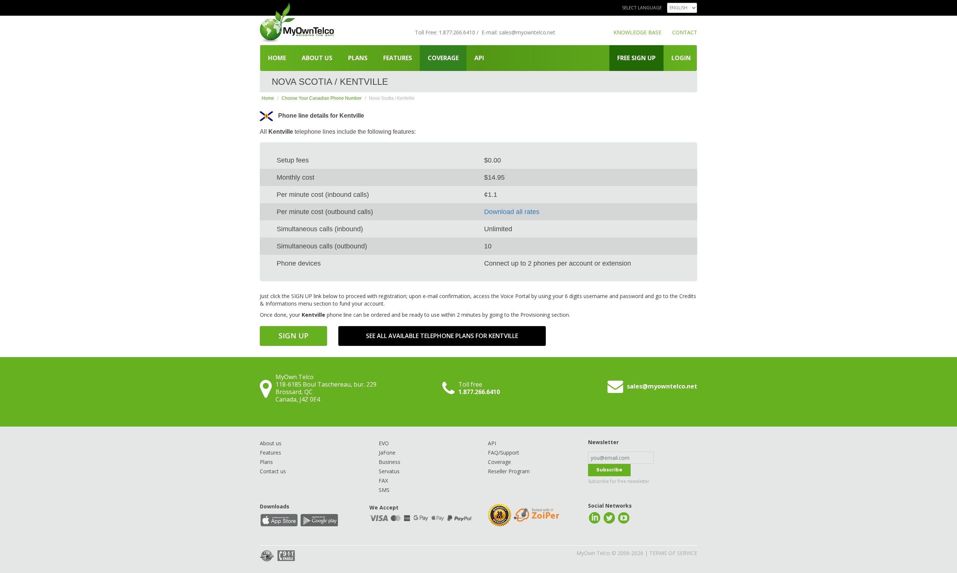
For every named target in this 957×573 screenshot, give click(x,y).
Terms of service (673, 553)
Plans (357, 58)
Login (681, 58)
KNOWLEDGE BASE (637, 32)
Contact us (273, 471)
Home (277, 58)
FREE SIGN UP (636, 58)
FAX (383, 480)
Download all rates (511, 212)
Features (397, 58)
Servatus (389, 471)
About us (317, 58)
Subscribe (609, 470)
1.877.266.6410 (457, 32)
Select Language (642, 7)
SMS (384, 489)
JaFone (387, 452)
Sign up (293, 336)
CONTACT (684, 32)
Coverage (443, 58)
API (479, 58)
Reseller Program (509, 471)
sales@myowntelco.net (527, 32)
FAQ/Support (503, 452)
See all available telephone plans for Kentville (442, 336)
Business (389, 461)
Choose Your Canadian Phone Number (321, 98)
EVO (384, 443)
